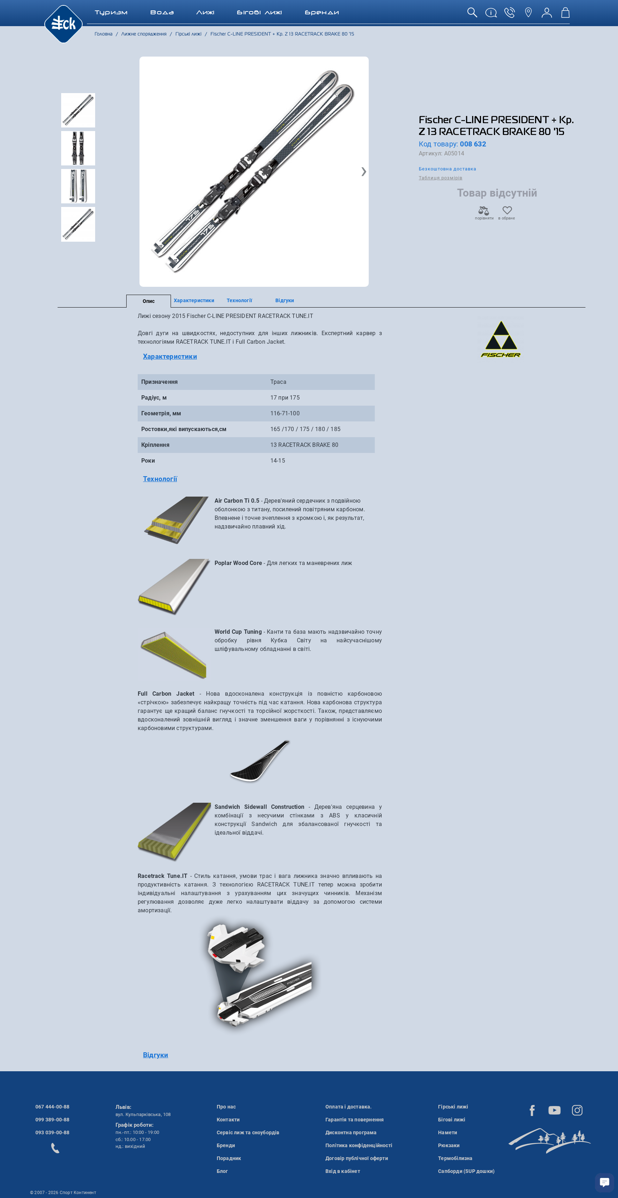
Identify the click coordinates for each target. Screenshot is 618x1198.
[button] (364, 172)
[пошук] (472, 15)
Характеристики (194, 300)
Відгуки (284, 300)
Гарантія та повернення (354, 1119)
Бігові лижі (451, 1119)
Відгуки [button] (155, 1055)
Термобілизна (455, 1158)
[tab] (260, 357)
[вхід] (547, 15)
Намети (447, 1132)
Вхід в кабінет (342, 1171)
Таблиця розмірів (440, 177)
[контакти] (528, 15)
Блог (222, 1171)
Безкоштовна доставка (447, 169)
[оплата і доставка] (491, 15)
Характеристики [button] (170, 356)
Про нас (226, 1107)
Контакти (228, 1119)
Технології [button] (160, 479)
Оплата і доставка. (348, 1107)
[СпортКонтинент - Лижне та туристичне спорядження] (63, 23)
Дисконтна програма (351, 1132)
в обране (506, 218)
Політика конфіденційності (358, 1145)
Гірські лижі (453, 1107)
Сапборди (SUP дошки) (466, 1171)
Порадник (229, 1158)
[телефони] (509, 15)
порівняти (484, 218)
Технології (239, 300)
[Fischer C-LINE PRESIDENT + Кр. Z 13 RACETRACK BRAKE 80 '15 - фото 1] (254, 172)
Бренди (226, 1145)
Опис (149, 301)
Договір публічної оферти (356, 1158)
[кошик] (565, 15)
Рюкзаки (449, 1145)
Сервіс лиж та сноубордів (248, 1132)
